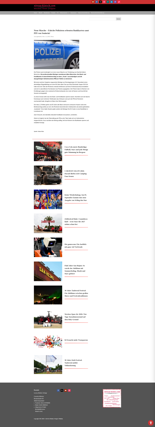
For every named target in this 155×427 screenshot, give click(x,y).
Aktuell (40, 12)
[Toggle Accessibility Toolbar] (151, 423)
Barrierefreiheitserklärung (97, 12)
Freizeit (53, 12)
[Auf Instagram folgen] (104, 2)
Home (35, 12)
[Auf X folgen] (100, 2)
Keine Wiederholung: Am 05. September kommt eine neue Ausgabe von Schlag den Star (76, 197)
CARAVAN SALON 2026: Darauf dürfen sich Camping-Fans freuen (76, 173)
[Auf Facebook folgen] (96, 2)
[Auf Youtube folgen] (93, 2)
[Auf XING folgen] (108, 2)
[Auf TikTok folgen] (119, 2)
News (52, 36)
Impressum (73, 12)
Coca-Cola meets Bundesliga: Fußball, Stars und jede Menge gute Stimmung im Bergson (76, 149)
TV (57, 12)
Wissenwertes (63, 12)
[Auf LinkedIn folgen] (111, 2)
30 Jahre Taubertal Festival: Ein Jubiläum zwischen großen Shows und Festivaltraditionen (76, 293)
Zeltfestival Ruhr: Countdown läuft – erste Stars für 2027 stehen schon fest (76, 221)
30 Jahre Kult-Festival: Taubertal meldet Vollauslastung (73, 362)
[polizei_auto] (62, 54)
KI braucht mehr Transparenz (76, 340)
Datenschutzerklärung (83, 12)
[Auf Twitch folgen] (115, 2)
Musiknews (47, 12)
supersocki (39, 36)
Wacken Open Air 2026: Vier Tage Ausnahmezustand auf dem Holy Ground (76, 317)
